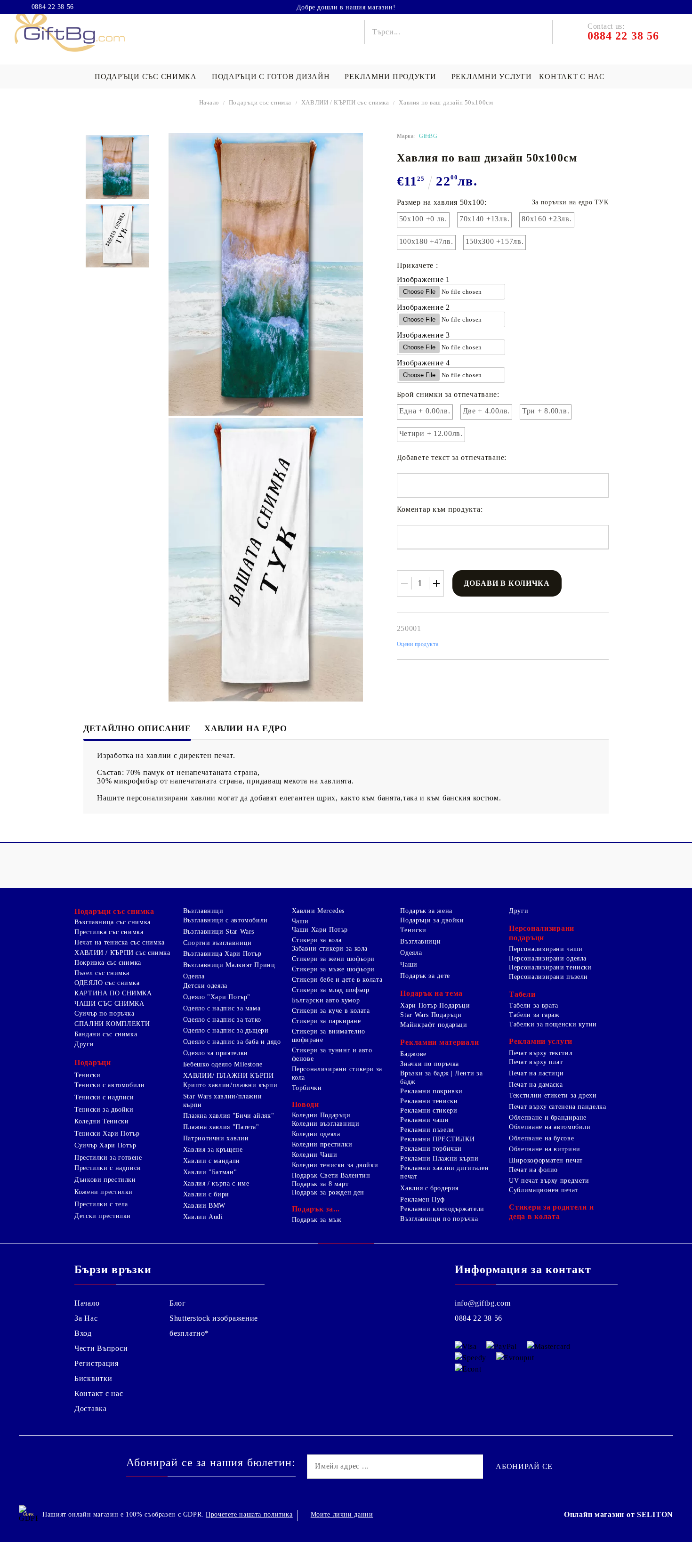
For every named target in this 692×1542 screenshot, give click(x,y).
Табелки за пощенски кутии (553, 1024)
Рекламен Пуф (422, 1199)
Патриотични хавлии (216, 1138)
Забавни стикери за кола (330, 948)
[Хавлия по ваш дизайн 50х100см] (117, 167)
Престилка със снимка (109, 932)
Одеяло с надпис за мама (222, 1008)
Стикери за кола (317, 940)
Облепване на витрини (544, 1149)
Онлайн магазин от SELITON (618, 1514)
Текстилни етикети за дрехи (552, 1095)
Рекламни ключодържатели (442, 1208)
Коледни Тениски (101, 1121)
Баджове (413, 1054)
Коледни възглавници (326, 1123)
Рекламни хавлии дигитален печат (444, 1172)
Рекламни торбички (431, 1148)
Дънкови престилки (105, 1179)
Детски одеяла (205, 985)
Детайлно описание (137, 728)
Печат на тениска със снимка (119, 942)
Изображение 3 (423, 335)
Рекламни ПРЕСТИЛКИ (437, 1139)
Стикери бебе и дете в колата (337, 979)
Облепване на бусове (541, 1138)
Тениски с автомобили (109, 1085)
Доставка (90, 1409)
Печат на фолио (533, 1169)
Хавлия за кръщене (213, 1149)
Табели (522, 994)
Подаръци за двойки (432, 920)
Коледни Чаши (315, 1154)
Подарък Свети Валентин (331, 1175)
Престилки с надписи (107, 1167)
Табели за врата (533, 1005)
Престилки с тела (101, 1204)
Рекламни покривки (431, 1091)
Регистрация (96, 1363)
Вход (83, 1333)
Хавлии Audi (203, 1216)
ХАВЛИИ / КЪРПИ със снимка (345, 102)
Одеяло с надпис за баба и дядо (232, 1041)
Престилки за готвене (108, 1157)
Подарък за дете (425, 975)
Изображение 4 (423, 363)
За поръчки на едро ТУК (570, 202)
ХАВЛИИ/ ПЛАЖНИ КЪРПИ (228, 1075)
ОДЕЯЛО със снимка (107, 982)
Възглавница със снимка (112, 922)
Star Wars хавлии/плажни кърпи (222, 1100)
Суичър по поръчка (104, 1013)
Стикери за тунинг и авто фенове (332, 1054)
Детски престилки (102, 1215)
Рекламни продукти (390, 77)
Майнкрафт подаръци (433, 1024)
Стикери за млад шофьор (331, 989)
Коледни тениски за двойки (335, 1165)
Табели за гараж (534, 1014)
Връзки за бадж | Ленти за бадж (441, 1077)
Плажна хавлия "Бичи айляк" (228, 1115)
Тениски (87, 1075)
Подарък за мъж (317, 1219)
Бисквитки (93, 1378)
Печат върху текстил (540, 1053)
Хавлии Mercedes (318, 910)
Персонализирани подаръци (541, 933)
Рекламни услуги (491, 77)
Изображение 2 (423, 307)
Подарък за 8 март (320, 1183)
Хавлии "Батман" (210, 1172)
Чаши (300, 921)
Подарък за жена (426, 910)
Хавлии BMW (204, 1205)
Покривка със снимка (107, 962)
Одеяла (194, 976)
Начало (209, 102)
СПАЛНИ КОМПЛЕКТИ (112, 1023)
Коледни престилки (322, 1144)
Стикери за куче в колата (331, 1010)
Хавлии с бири (206, 1194)
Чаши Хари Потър (320, 929)
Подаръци (92, 1062)
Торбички (307, 1087)
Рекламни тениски (429, 1101)
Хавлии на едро (245, 728)
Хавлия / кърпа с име (216, 1183)
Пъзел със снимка (101, 973)
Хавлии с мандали (211, 1160)
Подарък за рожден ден (328, 1192)
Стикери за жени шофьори (333, 958)
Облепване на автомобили (550, 1126)
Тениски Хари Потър (106, 1133)
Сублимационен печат (543, 1190)
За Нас (85, 1318)
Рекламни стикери (428, 1110)
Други (84, 1044)
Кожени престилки (103, 1191)
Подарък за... (316, 1209)
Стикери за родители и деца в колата (551, 1211)
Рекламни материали (439, 1042)
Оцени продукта (418, 644)
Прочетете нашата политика (249, 1514)
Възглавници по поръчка (439, 1218)
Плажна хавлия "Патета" (221, 1126)
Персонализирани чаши (546, 949)
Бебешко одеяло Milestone (223, 1064)
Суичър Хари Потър (105, 1145)
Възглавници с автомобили (225, 920)
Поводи (305, 1104)
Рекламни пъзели (427, 1129)
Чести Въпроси (101, 1348)
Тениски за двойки (104, 1109)
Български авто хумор (326, 1000)
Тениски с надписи (104, 1097)
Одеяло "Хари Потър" (216, 997)
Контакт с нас (571, 77)
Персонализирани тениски (550, 967)
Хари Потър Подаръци (435, 1005)
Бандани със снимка (105, 1034)
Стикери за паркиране (326, 1021)
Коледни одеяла (316, 1134)
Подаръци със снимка (146, 77)
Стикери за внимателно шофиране (328, 1035)
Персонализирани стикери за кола (337, 1073)
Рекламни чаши (424, 1119)
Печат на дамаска (536, 1084)
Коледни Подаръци (321, 1115)
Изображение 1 (423, 279)
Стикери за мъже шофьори (333, 969)
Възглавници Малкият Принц (229, 965)
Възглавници (203, 910)
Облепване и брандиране (548, 1117)
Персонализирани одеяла (548, 958)
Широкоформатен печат (546, 1160)
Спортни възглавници (217, 942)
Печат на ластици (536, 1073)
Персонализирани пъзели (548, 976)
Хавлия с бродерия (429, 1188)
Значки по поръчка (429, 1063)
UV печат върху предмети (549, 1180)
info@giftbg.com (483, 1303)
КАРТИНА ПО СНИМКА (113, 993)
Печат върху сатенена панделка (557, 1106)
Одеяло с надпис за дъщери (226, 1030)
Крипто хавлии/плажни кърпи (230, 1085)
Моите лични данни (342, 1514)
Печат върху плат (536, 1062)
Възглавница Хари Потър (222, 953)
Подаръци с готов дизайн (271, 77)
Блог (177, 1303)
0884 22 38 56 (53, 7)
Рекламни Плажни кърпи (439, 1158)
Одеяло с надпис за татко (222, 1019)
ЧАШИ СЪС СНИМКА (109, 1003)
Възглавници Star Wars (218, 931)
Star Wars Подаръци (430, 1014)
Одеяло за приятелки (215, 1053)
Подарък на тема (431, 993)
